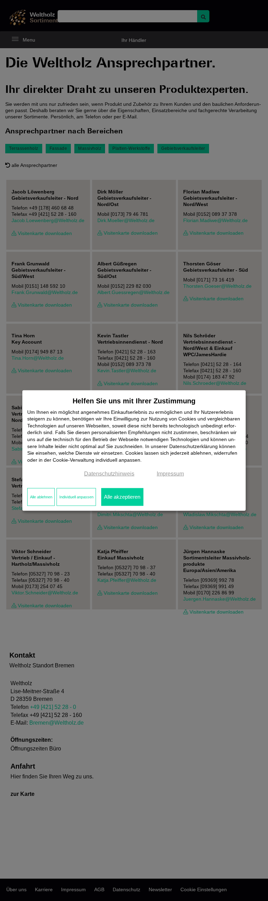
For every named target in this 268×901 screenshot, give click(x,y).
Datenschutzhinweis (109, 474)
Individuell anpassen (76, 497)
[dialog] (134, 450)
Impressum (170, 474)
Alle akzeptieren (122, 497)
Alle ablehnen (41, 497)
